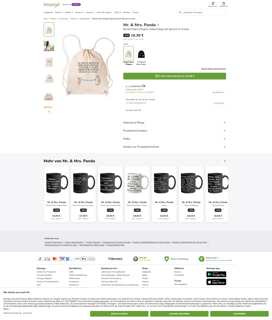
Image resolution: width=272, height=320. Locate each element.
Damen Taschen (93, 242)
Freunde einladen (44, 275)
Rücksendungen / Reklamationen (115, 275)
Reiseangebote (180, 284)
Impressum (74, 285)
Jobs (39, 285)
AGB (71, 271)
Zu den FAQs (219, 103)
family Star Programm (46, 271)
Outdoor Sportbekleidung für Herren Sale (151, 242)
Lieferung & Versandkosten (113, 271)
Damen (145, 281)
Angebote (146, 271)
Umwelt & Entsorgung (111, 278)
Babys (145, 275)
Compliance (74, 281)
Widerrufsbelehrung (78, 275)
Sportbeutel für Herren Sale (91, 245)
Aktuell (177, 271)
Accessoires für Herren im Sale (116, 242)
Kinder (145, 278)
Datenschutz (74, 278)
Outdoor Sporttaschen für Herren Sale (190, 242)
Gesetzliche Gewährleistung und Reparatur (120, 285)
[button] (223, 4)
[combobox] (202, 12)
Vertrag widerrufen (109, 281)
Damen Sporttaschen (74, 242)
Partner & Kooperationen (48, 281)
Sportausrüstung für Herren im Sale (61, 245)
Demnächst (179, 275)
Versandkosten (218, 92)
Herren (145, 285)
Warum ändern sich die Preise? (213, 69)
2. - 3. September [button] (133, 86)
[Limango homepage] (52, 4)
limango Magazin (44, 278)
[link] (141, 55)
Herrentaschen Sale (115, 245)
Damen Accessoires (53, 242)
